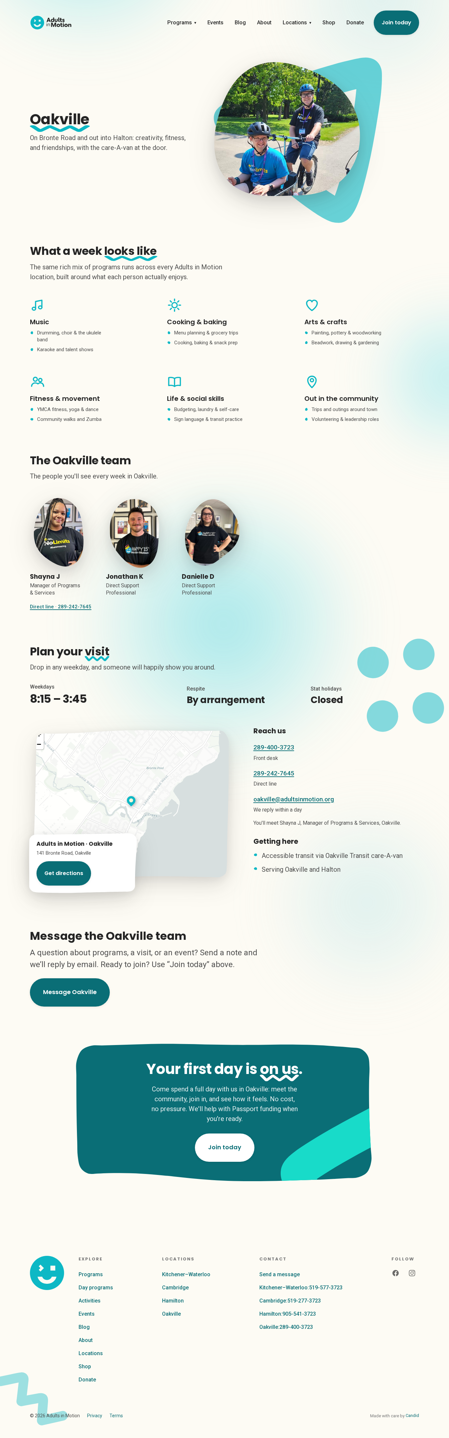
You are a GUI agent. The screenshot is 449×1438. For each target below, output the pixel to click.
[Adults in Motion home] (51, 22)
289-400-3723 (273, 747)
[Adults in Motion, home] (47, 1273)
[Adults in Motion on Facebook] (395, 1273)
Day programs (96, 1287)
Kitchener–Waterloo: (301, 1287)
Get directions (63, 873)
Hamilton (173, 1301)
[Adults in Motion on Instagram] (412, 1273)
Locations (297, 22)
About (264, 22)
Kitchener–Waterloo (186, 1274)
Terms (116, 1415)
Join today (396, 22)
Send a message (279, 1274)
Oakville (171, 1314)
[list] (224, 555)
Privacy (94, 1415)
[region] (131, 805)
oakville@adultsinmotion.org (293, 799)
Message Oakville (70, 992)
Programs (181, 22)
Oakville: (286, 1327)
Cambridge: (290, 1301)
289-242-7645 (273, 773)
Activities (90, 1301)
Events (215, 22)
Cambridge (175, 1287)
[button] (131, 800)
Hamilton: (287, 1314)
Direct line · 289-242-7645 (60, 607)
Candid (412, 1415)
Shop (328, 22)
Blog (240, 22)
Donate (355, 22)
